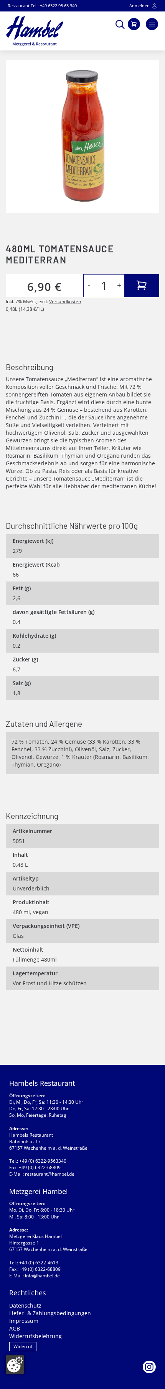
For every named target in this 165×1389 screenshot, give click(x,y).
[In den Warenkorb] (142, 285)
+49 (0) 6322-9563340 (42, 1161)
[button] (120, 23)
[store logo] (34, 30)
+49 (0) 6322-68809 (40, 1167)
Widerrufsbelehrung (35, 1336)
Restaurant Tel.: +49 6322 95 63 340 (42, 5)
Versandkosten (65, 301)
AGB (14, 1328)
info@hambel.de (42, 1275)
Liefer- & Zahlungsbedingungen (50, 1313)
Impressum (23, 1320)
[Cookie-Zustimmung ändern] (15, 1364)
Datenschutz (25, 1305)
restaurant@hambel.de (49, 1174)
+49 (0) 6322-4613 (38, 1262)
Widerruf (22, 1346)
